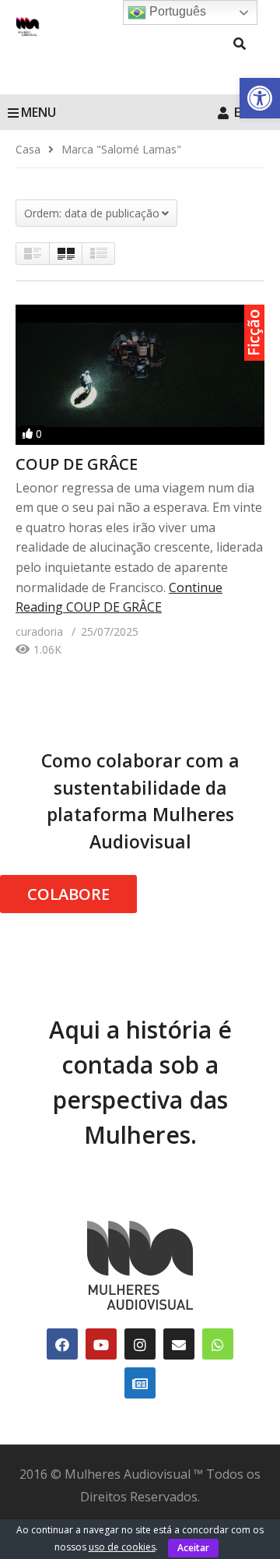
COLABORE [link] (68, 894)
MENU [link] (38, 112)
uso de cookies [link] (122, 1547)
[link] (260, 98)
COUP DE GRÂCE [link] (77, 463)
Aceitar (193, 1547)
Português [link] (176, 11)
